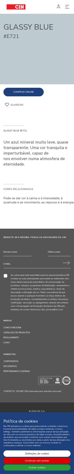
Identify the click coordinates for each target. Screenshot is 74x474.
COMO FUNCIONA (12, 327)
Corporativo (10, 361)
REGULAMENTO (11, 337)
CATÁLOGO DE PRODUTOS (16, 332)
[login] (58, 7)
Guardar (16, 104)
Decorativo (10, 366)
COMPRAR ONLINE (23, 92)
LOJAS (6, 342)
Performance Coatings (16, 371)
